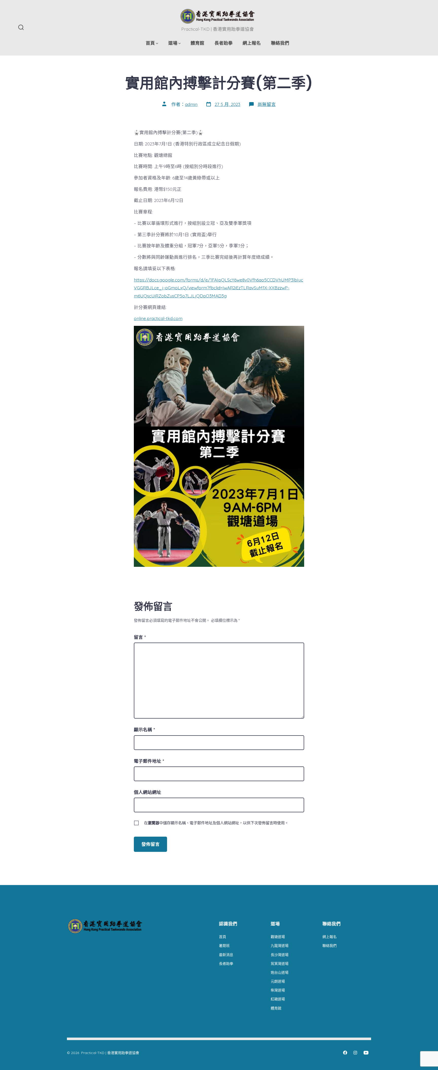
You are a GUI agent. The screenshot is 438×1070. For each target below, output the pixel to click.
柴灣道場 (278, 990)
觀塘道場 (278, 936)
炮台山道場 (279, 972)
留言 (140, 637)
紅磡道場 (278, 999)
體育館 (197, 43)
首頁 (150, 43)
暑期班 (224, 945)
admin (191, 104)
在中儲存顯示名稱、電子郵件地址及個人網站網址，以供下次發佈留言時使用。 (216, 822)
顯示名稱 (144, 729)
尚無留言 (267, 104)
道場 (172, 43)
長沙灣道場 (279, 954)
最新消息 (226, 954)
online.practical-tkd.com (158, 318)
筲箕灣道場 (279, 963)
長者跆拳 (223, 43)
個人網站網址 (147, 792)
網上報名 (252, 43)
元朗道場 (278, 981)
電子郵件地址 (149, 761)
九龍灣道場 (279, 945)
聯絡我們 (280, 43)
